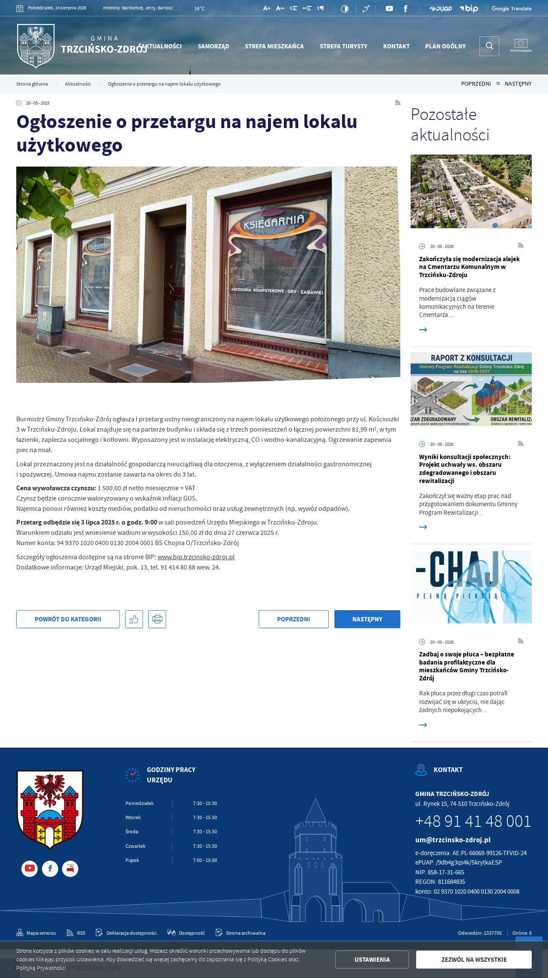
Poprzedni (476, 84)
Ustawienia (372, 959)
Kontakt (396, 46)
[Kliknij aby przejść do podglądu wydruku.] (157, 619)
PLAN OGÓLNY (445, 46)
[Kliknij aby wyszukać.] (489, 46)
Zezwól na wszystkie (474, 959)
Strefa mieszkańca (274, 46)
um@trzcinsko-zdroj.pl (453, 840)
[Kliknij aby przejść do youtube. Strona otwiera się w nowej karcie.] (389, 8)
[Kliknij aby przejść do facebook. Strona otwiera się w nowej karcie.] (405, 8)
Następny (518, 84)
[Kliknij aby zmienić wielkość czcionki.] (267, 9)
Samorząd (213, 46)
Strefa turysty (343, 46)
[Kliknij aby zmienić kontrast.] (345, 8)
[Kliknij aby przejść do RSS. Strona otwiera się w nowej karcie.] (398, 103)
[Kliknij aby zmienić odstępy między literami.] (280, 9)
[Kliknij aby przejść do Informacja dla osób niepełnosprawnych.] (367, 8)
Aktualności (161, 46)
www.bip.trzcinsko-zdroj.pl (196, 557)
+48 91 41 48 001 (473, 821)
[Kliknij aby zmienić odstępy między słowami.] (307, 9)
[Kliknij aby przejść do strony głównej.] (81, 46)
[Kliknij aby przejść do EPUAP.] (440, 8)
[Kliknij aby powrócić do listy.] (498, 84)
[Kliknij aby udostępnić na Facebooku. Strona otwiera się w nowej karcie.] (134, 619)
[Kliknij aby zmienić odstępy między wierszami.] (293, 9)
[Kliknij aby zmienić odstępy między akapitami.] (321, 9)
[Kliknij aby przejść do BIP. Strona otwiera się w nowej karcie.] (469, 9)
